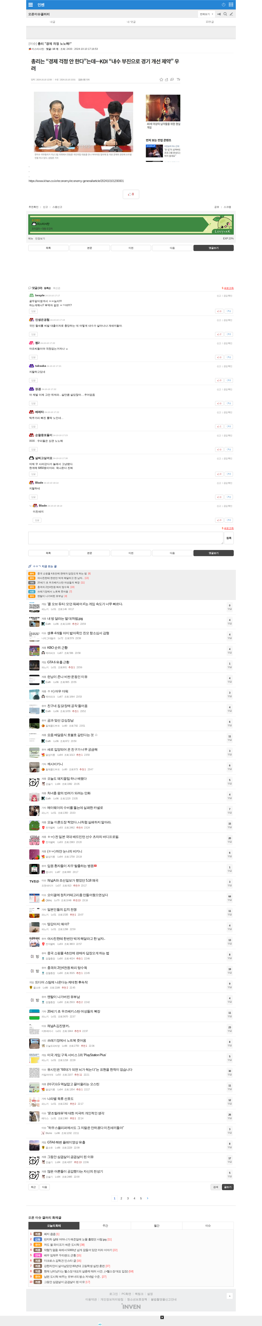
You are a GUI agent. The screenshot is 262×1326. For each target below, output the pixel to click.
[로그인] (223, 4)
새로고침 (229, 288)
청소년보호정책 (137, 1299)
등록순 (47, 288)
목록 (48, 248)
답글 (33, 311)
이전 (131, 248)
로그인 (113, 1293)
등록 (228, 538)
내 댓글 (131, 21)
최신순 (56, 288)
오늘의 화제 (54, 1225)
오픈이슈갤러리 (39, 14)
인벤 (40, 5)
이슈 (208, 1225)
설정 (150, 1293)
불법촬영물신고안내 (164, 1299)
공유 (216, 207)
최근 (33, 1187)
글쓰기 (232, 14)
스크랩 (227, 207)
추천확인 (33, 207)
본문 (89, 248)
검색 (215, 1187)
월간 (156, 1225)
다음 (172, 248)
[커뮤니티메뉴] (30, 4)
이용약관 (91, 1299)
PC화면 (126, 1293)
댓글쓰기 (214, 248)
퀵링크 (139, 1293)
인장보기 (40, 238)
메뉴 (30, 238)
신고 (45, 207)
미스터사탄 (38, 49)
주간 (105, 1225)
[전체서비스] (231, 4)
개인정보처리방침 (112, 1299)
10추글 (210, 21)
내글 (52, 21)
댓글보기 (214, 553)
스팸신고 (57, 207)
